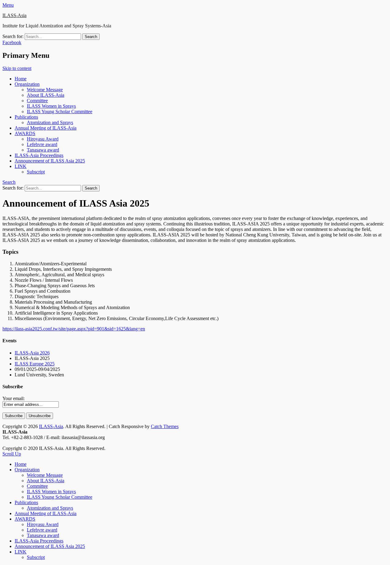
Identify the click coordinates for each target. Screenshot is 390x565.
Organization (27, 84)
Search (9, 182)
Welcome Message (45, 89)
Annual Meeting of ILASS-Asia (45, 128)
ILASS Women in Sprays (51, 106)
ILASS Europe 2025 (35, 363)
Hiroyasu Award (42, 138)
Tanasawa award (43, 149)
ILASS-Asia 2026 (32, 352)
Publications (26, 117)
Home (21, 78)
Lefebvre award (42, 144)
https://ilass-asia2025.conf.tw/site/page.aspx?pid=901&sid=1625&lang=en (73, 328)
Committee (37, 100)
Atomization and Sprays (50, 122)
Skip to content (16, 68)
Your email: (13, 398)
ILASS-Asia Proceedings (39, 155)
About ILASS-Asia (45, 95)
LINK (21, 166)
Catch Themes (165, 426)
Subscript (36, 171)
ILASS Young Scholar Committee (59, 111)
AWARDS (25, 133)
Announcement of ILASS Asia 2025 (50, 160)
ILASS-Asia (14, 15)
